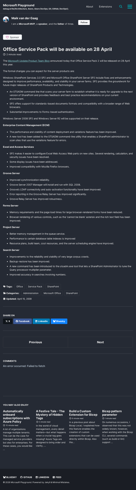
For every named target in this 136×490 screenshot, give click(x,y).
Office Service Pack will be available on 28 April (57, 49)
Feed (58, 477)
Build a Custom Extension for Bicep (83, 412)
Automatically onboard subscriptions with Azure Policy (16, 416)
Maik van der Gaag (24, 18)
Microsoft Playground (35, 6)
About (89, 6)
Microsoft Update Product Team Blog (29, 60)
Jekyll (47, 482)
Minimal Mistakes (61, 482)
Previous (35, 342)
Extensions (105, 6)
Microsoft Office (52, 293)
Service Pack (35, 286)
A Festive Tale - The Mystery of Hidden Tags (50, 414)
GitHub (27, 477)
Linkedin (43, 477)
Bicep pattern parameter (112, 412)
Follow (84, 22)
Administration (30, 293)
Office (19, 286)
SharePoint (53, 286)
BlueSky (11, 477)
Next (100, 342)
